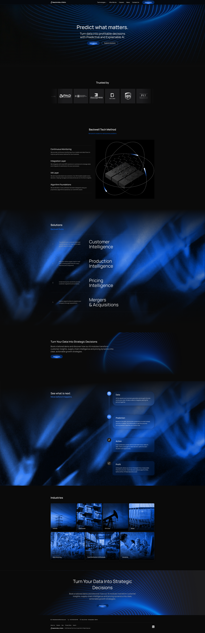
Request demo (148, 2)
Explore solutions (109, 43)
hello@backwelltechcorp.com (59, 619)
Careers (58, 625)
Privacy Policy (68, 625)
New (63, 625)
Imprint (74, 625)
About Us (53, 625)
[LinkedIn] (153, 627)
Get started (93, 43)
